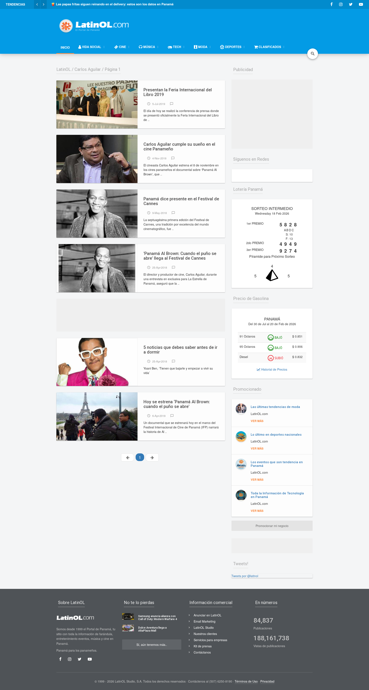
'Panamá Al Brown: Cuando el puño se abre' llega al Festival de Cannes (180, 256)
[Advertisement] (235, 23)
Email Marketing (204, 621)
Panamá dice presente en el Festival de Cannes (181, 201)
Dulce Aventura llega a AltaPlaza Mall (152, 629)
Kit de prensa (203, 646)
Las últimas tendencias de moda (275, 407)
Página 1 (113, 69)
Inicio (65, 47)
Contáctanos (202, 652)
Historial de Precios (273, 369)
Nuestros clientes (205, 634)
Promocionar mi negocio (272, 526)
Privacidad (267, 681)
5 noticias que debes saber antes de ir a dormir (180, 350)
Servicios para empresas (210, 640)
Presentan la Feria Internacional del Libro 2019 (178, 92)
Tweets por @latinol (244, 576)
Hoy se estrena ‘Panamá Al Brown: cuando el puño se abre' (177, 404)
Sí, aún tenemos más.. (151, 644)
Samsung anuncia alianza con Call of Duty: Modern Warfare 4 (157, 618)
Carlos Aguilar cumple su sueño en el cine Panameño (179, 146)
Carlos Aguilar (88, 69)
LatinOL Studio (204, 627)
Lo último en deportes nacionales (276, 435)
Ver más (257, 421)
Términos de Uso (246, 681)
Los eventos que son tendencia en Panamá (277, 464)
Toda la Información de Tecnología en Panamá (277, 495)
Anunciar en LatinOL (207, 615)
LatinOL (63, 69)
